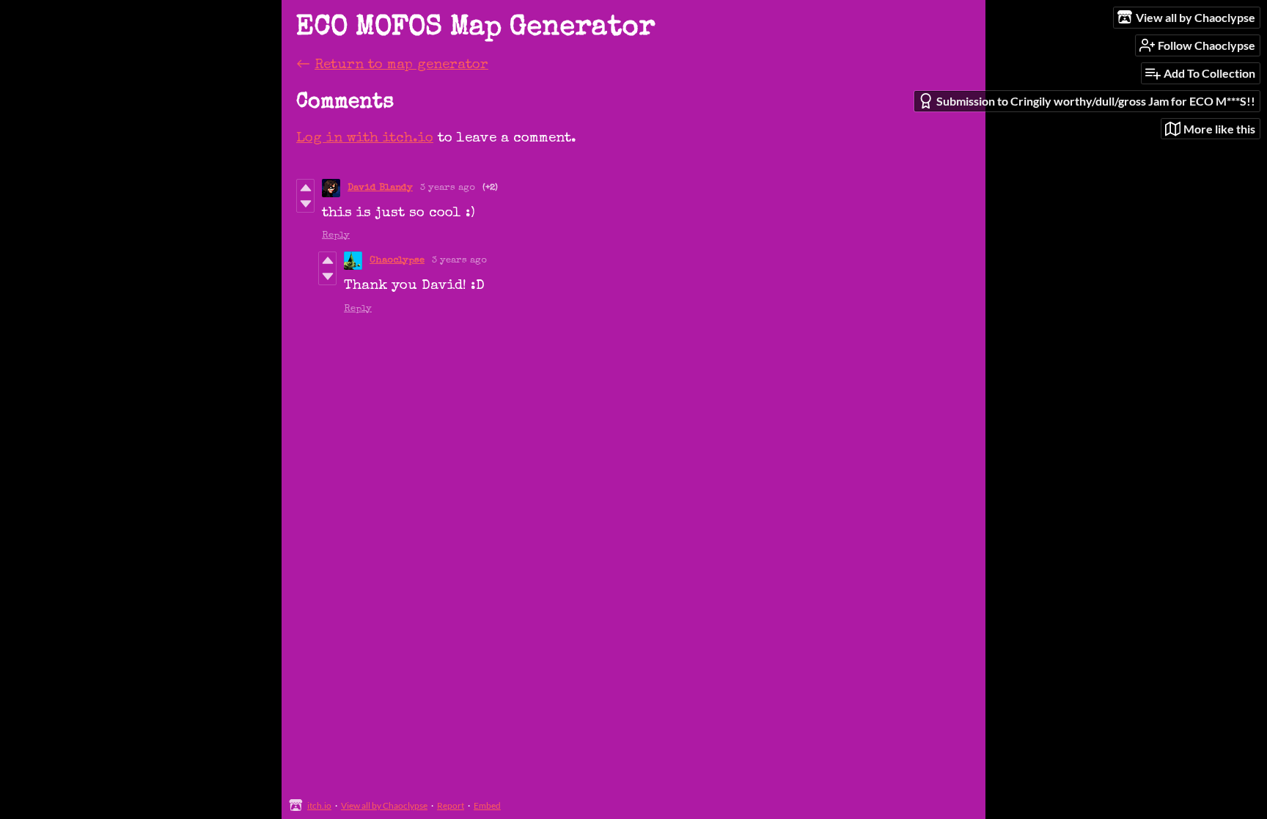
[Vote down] (305, 204)
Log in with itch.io (364, 139)
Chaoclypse (397, 260)
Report (450, 805)
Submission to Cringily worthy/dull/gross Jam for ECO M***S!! (1095, 101)
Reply (336, 235)
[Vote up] (305, 188)
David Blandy (380, 188)
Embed (487, 805)
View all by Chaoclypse (384, 805)
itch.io (319, 805)
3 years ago (447, 188)
